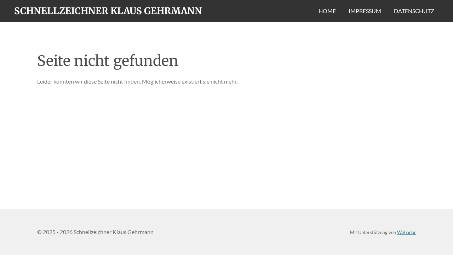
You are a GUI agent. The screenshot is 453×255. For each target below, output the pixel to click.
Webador (406, 232)
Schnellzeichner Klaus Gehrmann (108, 11)
